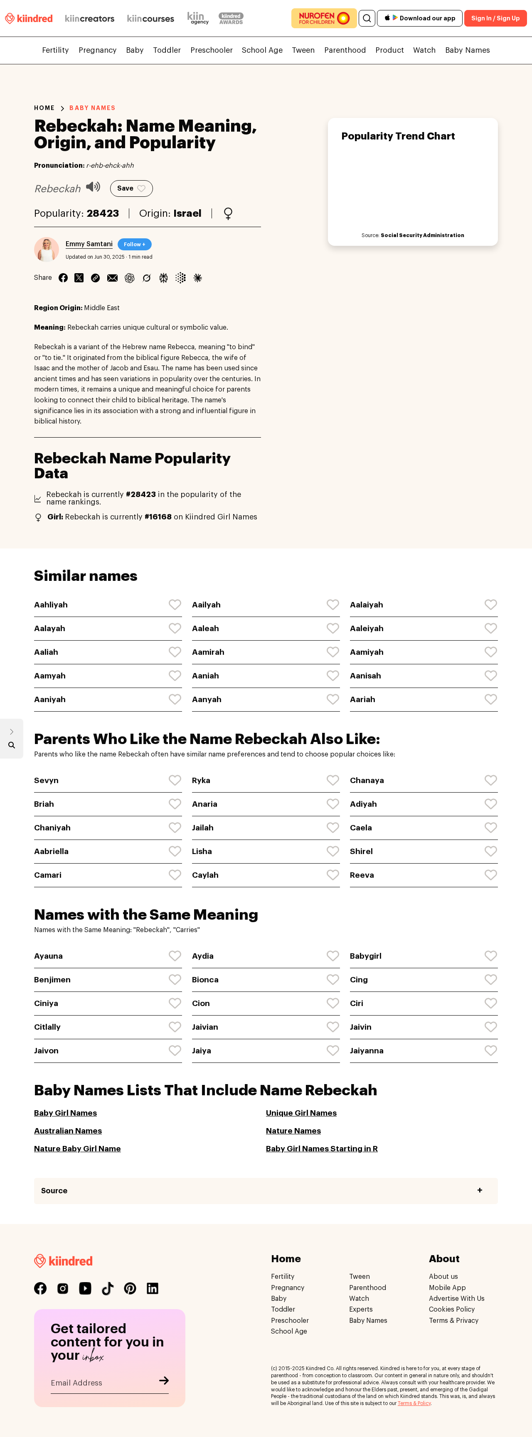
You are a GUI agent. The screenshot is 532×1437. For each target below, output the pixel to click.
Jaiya (201, 1051)
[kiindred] (28, 18)
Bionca (205, 980)
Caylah (205, 875)
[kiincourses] (151, 18)
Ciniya (46, 1003)
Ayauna (48, 956)
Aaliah (46, 652)
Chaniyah (52, 828)
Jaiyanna (367, 1051)
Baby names (92, 108)
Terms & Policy (414, 1403)
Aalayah (49, 628)
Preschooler (211, 50)
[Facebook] (63, 278)
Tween (303, 50)
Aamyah (50, 676)
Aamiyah (367, 652)
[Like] (175, 605)
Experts (361, 1309)
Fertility (55, 50)
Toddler (167, 50)
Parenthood (345, 50)
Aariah (362, 699)
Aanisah (365, 676)
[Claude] (197, 278)
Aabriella (51, 851)
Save (125, 188)
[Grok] (146, 278)
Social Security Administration (422, 235)
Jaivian (205, 1027)
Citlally (47, 1027)
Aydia (203, 956)
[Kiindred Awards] (231, 18)
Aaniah (205, 676)
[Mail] (112, 278)
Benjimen (52, 980)
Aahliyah (51, 605)
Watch (424, 50)
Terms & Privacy (453, 1320)
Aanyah (207, 699)
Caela (361, 828)
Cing (359, 980)
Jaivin (361, 1027)
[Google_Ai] (180, 278)
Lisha (202, 851)
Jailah (203, 828)
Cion (201, 1003)
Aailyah (206, 605)
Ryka (201, 780)
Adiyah (363, 804)
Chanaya (367, 780)
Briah (44, 804)
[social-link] (40, 1288)
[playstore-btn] (395, 18)
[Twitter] (79, 278)
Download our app (428, 18)
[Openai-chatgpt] (129, 278)
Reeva (362, 875)
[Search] (367, 18)
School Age (262, 50)
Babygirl (366, 956)
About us (443, 1276)
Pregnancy (98, 50)
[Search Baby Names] (11, 747)
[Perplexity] (163, 278)
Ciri (356, 1003)
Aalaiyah (366, 605)
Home (44, 108)
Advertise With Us (457, 1298)
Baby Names (467, 50)
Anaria (204, 804)
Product (389, 50)
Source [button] (54, 1191)
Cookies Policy (452, 1309)
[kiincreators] (89, 18)
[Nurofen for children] (324, 18)
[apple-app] (387, 18)
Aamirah (208, 652)
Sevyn (46, 780)
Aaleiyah (367, 628)
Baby (135, 50)
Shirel (361, 851)
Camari (48, 875)
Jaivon (46, 1051)
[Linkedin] (95, 278)
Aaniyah (50, 699)
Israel (187, 213)
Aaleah (205, 628)
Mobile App (447, 1287)
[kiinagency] (199, 18)
